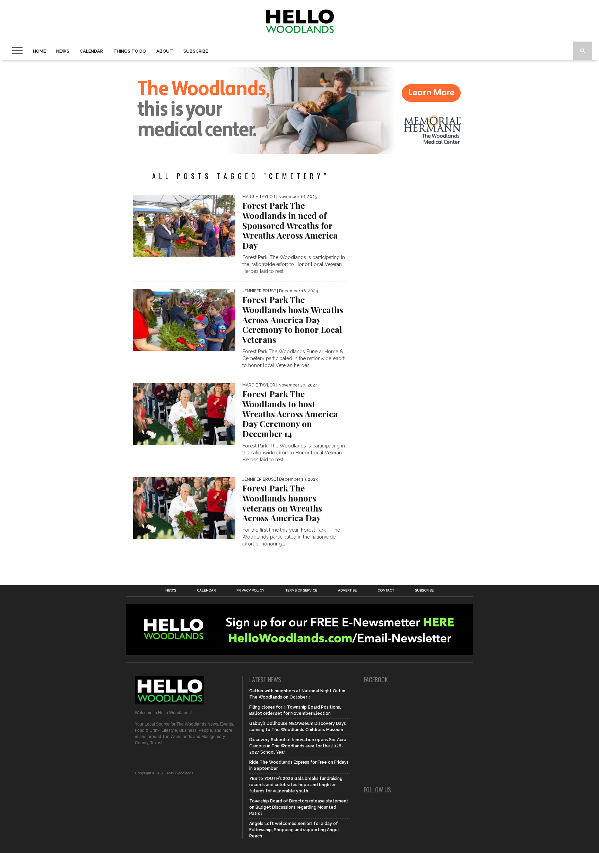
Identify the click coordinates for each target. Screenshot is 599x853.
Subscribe (195, 51)
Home (39, 51)
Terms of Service (301, 590)
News (62, 51)
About (164, 51)
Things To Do (129, 51)
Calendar (91, 51)
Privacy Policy (250, 590)
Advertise (347, 590)
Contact (385, 590)
